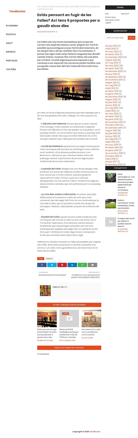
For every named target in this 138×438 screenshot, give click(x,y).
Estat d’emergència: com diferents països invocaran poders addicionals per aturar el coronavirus (126, 182)
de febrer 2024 (112, 54)
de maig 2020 (111, 108)
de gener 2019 (111, 150)
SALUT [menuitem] (9, 43)
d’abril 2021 (110, 88)
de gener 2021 (111, 94)
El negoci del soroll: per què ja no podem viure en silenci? (126, 222)
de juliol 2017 (111, 161)
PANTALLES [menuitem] (11, 60)
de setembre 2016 (113, 164)
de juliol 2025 (111, 46)
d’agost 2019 (111, 130)
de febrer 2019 (112, 147)
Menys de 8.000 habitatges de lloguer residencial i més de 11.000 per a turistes (68, 333)
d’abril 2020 (110, 110)
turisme (45, 6)
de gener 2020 (112, 119)
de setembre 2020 (114, 96)
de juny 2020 (111, 105)
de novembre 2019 (114, 122)
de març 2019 (111, 144)
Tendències (17, 11)
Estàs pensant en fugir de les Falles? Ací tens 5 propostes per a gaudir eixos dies (46, 333)
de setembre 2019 (113, 127)
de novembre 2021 (114, 79)
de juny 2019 (111, 136)
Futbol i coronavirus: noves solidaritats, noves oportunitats (126, 204)
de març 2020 (111, 113)
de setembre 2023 (114, 57)
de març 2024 (112, 51)
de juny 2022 (111, 74)
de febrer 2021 (111, 91)
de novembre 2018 (114, 153)
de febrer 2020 (112, 116)
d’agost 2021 (111, 82)
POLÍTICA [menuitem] (11, 34)
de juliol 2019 (111, 133)
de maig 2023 (111, 62)
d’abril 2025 (110, 48)
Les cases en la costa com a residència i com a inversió (91, 332)
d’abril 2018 (110, 158)
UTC (65, 287)
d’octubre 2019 (112, 125)
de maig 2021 (111, 85)
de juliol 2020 (111, 102)
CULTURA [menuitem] (11, 69)
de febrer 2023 (112, 68)
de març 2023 (111, 65)
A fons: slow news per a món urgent (112, 20)
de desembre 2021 (113, 77)
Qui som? (125, 13)
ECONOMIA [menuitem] (12, 25)
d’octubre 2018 (112, 156)
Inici (39, 6)
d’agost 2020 (111, 99)
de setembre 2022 (114, 71)
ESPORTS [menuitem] (10, 51)
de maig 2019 (111, 139)
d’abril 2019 (110, 142)
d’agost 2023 (111, 60)
